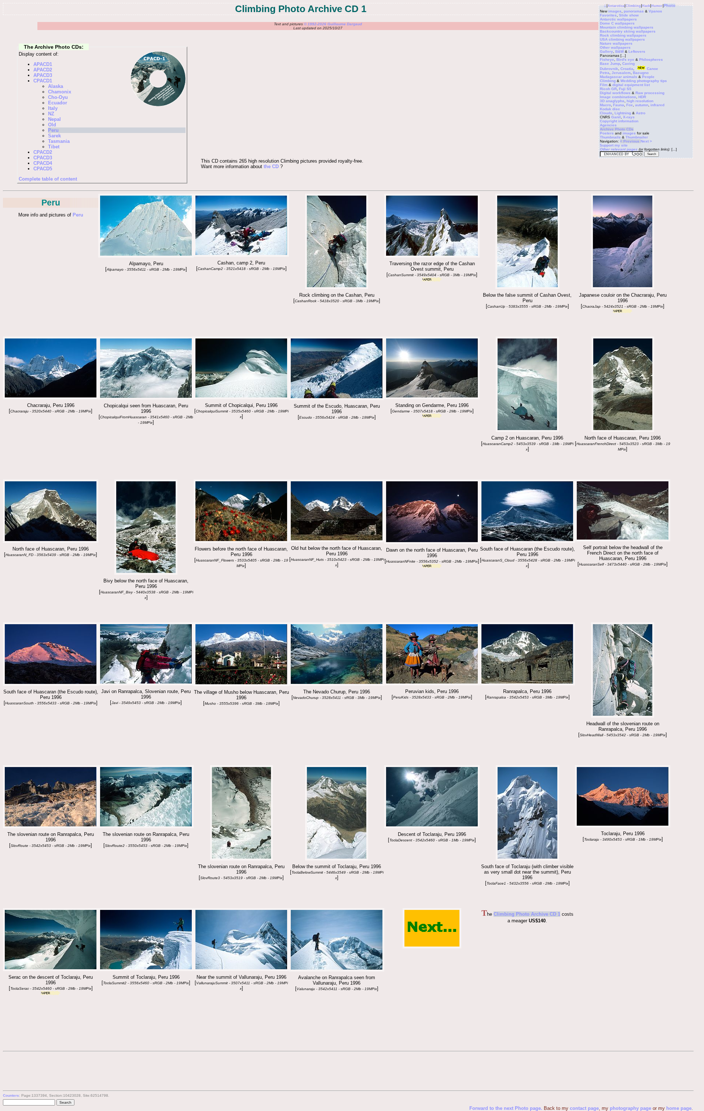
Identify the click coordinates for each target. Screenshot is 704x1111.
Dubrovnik (609, 69)
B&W (619, 51)
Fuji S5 (625, 89)
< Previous (630, 141)
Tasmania (59, 141)
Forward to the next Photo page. (506, 1108)
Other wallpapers (615, 47)
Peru (53, 130)
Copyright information (619, 121)
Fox (629, 105)
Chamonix (59, 92)
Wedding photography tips (643, 81)
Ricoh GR (608, 89)
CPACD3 (42, 157)
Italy (53, 108)
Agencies (608, 125)
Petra (604, 73)
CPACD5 (42, 168)
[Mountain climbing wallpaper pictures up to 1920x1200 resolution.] (432, 256)
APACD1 (42, 64)
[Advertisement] (630, 954)
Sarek (54, 135)
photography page (630, 1108)
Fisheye (607, 60)
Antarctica (616, 6)
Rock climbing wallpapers (623, 35)
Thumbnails (610, 137)
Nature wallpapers (616, 43)
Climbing (633, 6)
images (615, 11)
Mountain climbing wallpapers (626, 27)
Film (604, 85)
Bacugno (641, 73)
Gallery (606, 51)
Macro (605, 105)
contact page (584, 1108)
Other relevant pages (619, 149)
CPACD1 (42, 81)
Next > (646, 141)
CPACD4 (42, 163)
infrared (657, 105)
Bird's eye (625, 60)
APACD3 (42, 75)
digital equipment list (631, 85)
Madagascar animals (618, 77)
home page (679, 1108)
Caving (628, 64)
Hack (646, 6)
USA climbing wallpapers (622, 39)
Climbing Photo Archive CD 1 (527, 914)
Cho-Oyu (58, 97)
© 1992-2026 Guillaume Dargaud (333, 24)
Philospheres (651, 60)
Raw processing (649, 93)
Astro (640, 113)
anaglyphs (615, 101)
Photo (669, 5)
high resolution (640, 101)
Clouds (606, 113)
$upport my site (614, 145)
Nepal (54, 119)
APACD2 (42, 70)
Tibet (53, 146)
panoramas (634, 11)
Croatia (626, 69)
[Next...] (432, 946)
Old (52, 124)
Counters (11, 1095)
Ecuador (57, 102)
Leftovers (636, 51)
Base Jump (610, 64)
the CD (271, 166)
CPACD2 (42, 152)
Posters (607, 133)
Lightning (623, 113)
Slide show (629, 15)
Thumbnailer (637, 137)
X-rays (629, 117)
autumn (641, 105)
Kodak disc (610, 109)
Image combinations (618, 97)
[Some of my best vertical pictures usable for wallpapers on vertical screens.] (622, 287)
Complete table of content (48, 179)
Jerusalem (621, 73)
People (648, 77)
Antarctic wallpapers (618, 19)
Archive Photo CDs (617, 129)
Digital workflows (615, 93)
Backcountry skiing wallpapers (628, 31)
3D (602, 101)
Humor (657, 6)
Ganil (616, 117)
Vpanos (655, 11)
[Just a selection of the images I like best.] (336, 398)
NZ (51, 113)
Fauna (618, 105)
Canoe (652, 69)
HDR (642, 97)
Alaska (55, 86)
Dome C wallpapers (617, 23)
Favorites (608, 15)
